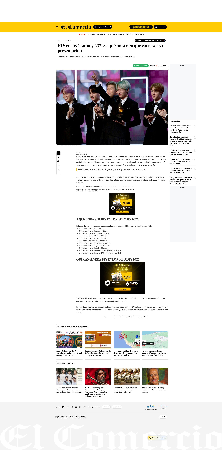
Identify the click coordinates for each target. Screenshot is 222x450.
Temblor (109, 34)
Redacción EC (82, 152)
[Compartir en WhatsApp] (58, 157)
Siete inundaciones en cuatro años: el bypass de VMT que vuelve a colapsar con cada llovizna (181, 152)
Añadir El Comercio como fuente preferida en (150, 40)
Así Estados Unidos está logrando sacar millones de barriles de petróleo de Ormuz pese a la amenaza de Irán (180, 129)
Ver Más (144, 387)
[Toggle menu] (57, 27)
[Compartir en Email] (58, 170)
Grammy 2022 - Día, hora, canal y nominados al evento (116, 169)
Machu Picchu (139, 34)
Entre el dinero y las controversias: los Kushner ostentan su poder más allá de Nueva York (181, 170)
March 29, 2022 (93, 261)
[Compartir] (58, 153)
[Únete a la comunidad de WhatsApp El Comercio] (141, 65)
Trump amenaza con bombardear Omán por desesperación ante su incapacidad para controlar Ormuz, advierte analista (181, 180)
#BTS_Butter (102, 260)
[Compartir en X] (58, 165)
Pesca (115, 34)
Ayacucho (121, 34)
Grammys (136, 387)
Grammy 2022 (126, 387)
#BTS (109, 260)
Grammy (117, 387)
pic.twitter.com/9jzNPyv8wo (126, 260)
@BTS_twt (115, 260)
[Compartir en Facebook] (58, 161)
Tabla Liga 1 (129, 34)
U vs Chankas (91, 34)
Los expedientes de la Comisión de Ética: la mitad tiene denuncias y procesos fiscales (181, 161)
